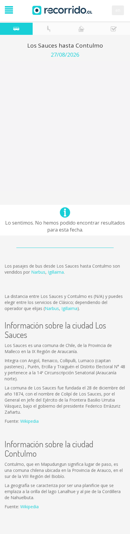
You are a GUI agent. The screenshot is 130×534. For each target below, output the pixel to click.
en (117, 10)
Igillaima (56, 272)
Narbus (38, 272)
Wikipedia (29, 421)
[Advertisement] (65, 126)
